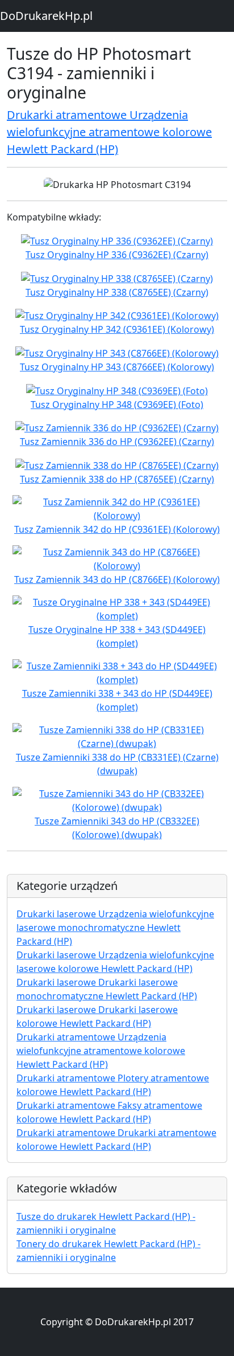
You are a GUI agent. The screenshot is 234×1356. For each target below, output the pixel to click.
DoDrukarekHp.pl (46, 15)
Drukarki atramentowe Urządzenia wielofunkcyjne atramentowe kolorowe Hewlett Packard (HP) (109, 132)
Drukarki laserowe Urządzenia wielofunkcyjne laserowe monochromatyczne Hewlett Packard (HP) (115, 927)
